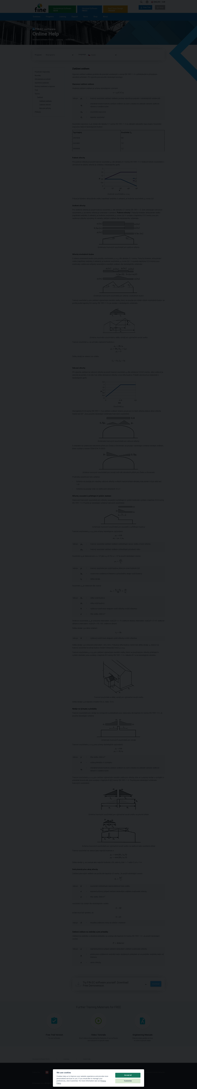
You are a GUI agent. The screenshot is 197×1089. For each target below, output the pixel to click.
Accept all (127, 1075)
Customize (128, 1081)
